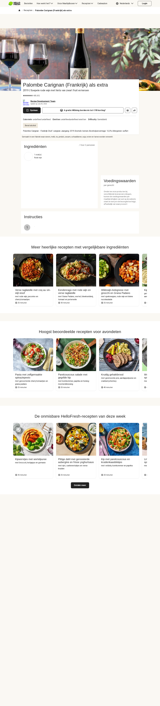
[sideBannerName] (120, 156)
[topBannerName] (80, 21)
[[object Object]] (127, 110)
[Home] (19, 10)
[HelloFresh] (14, 3)
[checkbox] (24, 96)
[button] (125, 3)
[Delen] (134, 110)
